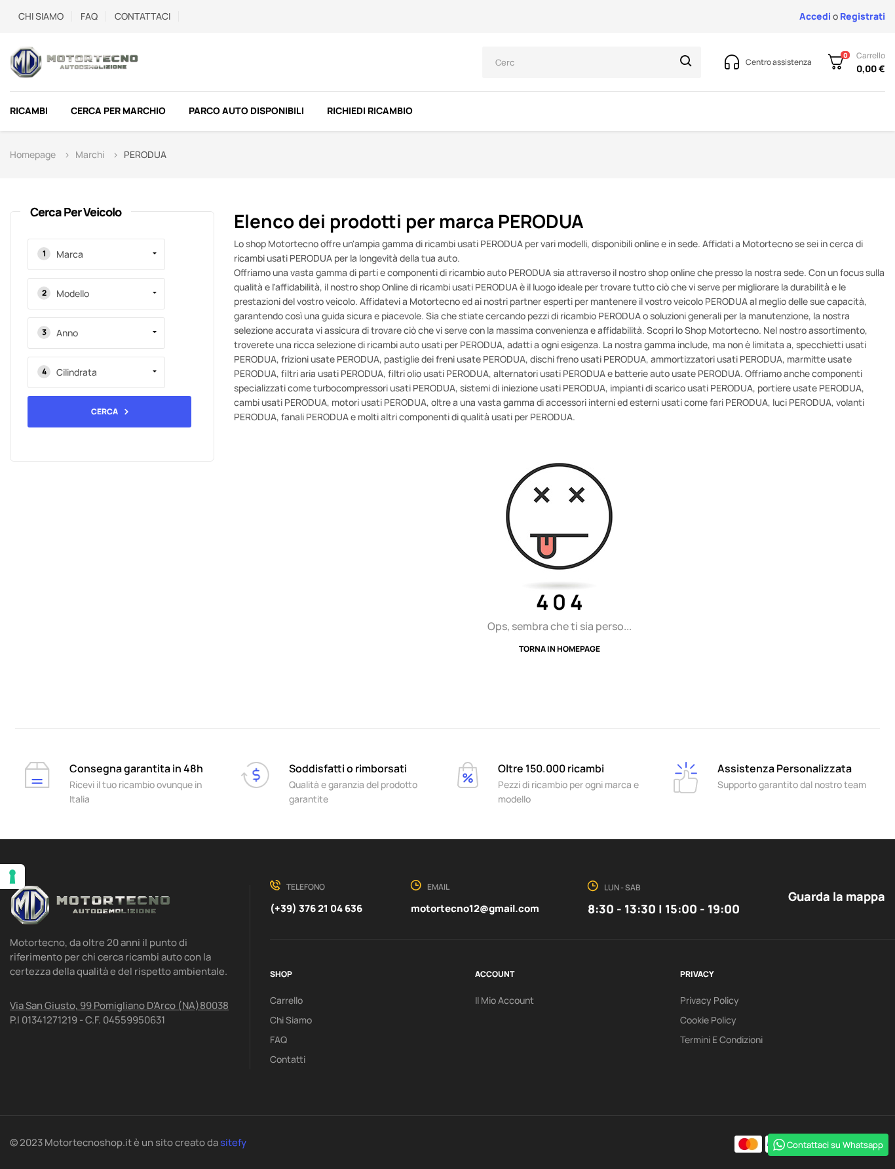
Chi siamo (291, 1020)
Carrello (286, 1000)
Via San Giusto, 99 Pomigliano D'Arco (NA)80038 (119, 1005)
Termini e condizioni (721, 1039)
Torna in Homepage (559, 648)
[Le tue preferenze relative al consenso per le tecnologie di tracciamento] (12, 876)
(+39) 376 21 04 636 (316, 908)
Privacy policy (709, 1000)
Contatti (287, 1059)
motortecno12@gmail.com (475, 908)
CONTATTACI (142, 16)
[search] (686, 62)
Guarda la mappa (836, 896)
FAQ (89, 16)
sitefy (233, 1142)
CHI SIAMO (41, 16)
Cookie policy (708, 1020)
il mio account (504, 1000)
